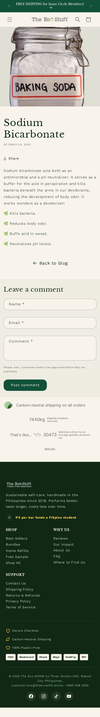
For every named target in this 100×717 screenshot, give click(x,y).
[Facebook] (31, 696)
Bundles (13, 544)
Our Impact (63, 544)
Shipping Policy (19, 589)
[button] (9, 19)
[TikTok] (56, 696)
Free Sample (17, 557)
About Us (61, 550)
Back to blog (53, 263)
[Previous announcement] (9, 6)
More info (50, 448)
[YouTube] (69, 696)
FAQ (56, 556)
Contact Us (16, 583)
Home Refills (17, 551)
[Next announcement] (91, 6)
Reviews (60, 538)
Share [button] (13, 158)
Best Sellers (16, 538)
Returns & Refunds (23, 595)
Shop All (13, 563)
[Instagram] (43, 696)
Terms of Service (21, 607)
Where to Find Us (69, 562)
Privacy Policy (18, 601)
